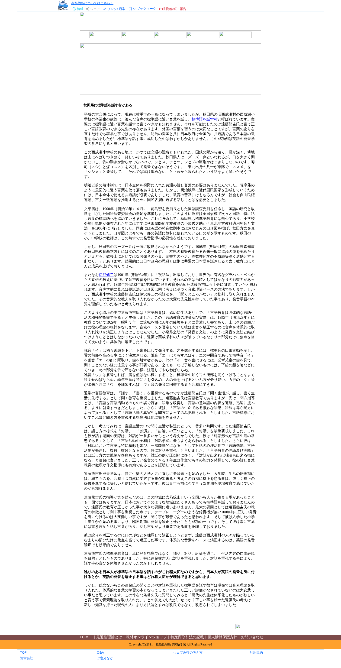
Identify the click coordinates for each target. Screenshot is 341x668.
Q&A (100, 652)
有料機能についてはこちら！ (92, 3)
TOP (23, 652)
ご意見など (105, 658)
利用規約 (256, 652)
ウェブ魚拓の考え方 (188, 652)
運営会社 (26, 658)
